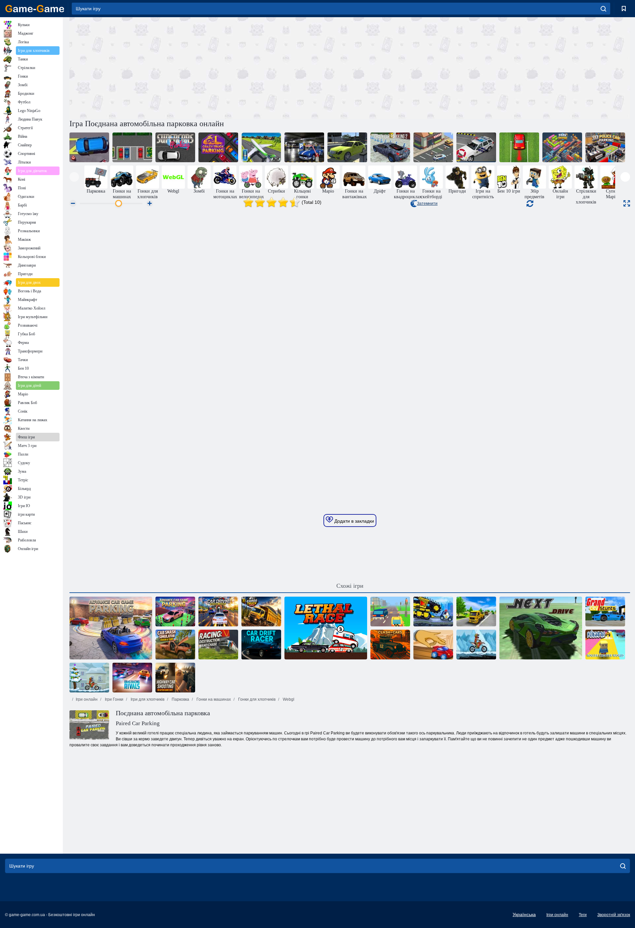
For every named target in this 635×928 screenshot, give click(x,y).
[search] (603, 8)
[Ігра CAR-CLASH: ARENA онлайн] (390, 644)
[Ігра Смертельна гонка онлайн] (325, 628)
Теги (583, 914)
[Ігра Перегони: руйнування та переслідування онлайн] (218, 644)
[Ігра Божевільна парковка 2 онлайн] (390, 147)
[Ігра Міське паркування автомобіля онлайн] (347, 147)
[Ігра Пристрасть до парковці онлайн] (132, 147)
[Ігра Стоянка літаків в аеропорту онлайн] (261, 147)
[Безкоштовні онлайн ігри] (34, 8)
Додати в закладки (353, 521)
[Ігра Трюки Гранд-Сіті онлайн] (605, 611)
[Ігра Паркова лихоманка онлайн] (562, 147)
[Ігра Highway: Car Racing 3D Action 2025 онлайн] (175, 677)
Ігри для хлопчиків (147, 699)
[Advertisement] (209, 67)
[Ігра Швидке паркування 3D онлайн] (433, 147)
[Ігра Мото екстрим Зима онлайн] (89, 677)
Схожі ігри (349, 585)
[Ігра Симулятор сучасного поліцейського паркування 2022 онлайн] (476, 147)
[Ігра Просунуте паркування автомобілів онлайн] (110, 628)
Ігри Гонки (113, 699)
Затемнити (427, 203)
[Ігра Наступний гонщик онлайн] (540, 628)
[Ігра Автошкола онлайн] (218, 611)
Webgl (288, 699)
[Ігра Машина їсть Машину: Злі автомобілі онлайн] (433, 611)
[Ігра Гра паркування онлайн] (175, 611)
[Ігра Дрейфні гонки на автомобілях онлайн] (261, 644)
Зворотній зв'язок (613, 914)
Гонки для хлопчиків (256, 699)
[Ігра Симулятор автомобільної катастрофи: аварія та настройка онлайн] (175, 644)
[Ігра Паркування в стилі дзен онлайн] (519, 147)
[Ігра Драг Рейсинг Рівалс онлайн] (132, 677)
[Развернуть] (626, 203)
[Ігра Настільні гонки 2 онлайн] (433, 644)
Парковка (180, 699)
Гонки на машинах (213, 699)
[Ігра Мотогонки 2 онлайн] (476, 644)
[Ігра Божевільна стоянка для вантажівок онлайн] (218, 147)
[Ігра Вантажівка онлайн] (261, 611)
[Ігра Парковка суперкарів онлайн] (175, 147)
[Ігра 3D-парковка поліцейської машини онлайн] (605, 147)
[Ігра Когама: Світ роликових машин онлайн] (605, 644)
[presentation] (74, 177)
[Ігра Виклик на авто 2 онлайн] (89, 147)
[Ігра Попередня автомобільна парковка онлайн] (304, 147)
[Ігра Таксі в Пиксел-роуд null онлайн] (390, 611)
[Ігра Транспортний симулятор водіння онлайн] (476, 611)
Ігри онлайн (87, 699)
